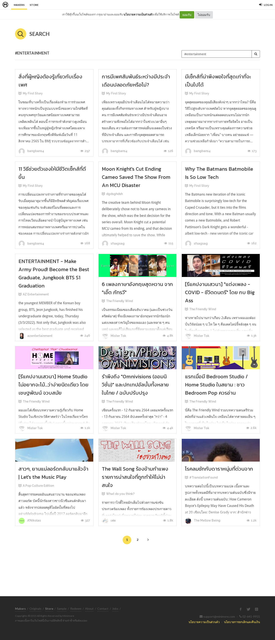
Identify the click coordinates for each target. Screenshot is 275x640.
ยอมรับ (186, 15)
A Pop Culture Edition (38, 485)
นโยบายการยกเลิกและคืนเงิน (242, 622)
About (89, 608)
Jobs (115, 608)
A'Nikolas (34, 520)
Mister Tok (118, 335)
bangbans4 (35, 151)
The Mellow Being (206, 520)
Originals (35, 608)
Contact (102, 608)
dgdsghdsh (114, 194)
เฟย (113, 520)
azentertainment (39, 335)
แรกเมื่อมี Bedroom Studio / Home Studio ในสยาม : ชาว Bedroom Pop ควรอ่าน (216, 385)
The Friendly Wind (119, 301)
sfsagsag (117, 243)
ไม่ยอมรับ (204, 15)
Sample (62, 608)
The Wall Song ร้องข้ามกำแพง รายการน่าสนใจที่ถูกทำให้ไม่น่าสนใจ (135, 477)
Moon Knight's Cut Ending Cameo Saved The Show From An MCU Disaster (136, 177)
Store (34, 4)
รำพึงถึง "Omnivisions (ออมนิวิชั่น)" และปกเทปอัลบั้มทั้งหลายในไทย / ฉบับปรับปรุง (135, 385)
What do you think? (120, 494)
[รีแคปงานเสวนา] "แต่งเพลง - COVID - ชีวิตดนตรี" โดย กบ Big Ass (220, 292)
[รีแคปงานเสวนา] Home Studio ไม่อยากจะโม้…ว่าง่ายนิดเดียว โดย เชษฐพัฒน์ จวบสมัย (53, 385)
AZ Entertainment (36, 294)
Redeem (75, 608)
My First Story (33, 93)
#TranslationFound (203, 477)
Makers (19, 4)
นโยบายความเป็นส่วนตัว (138, 14)
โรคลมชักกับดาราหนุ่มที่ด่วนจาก (219, 469)
